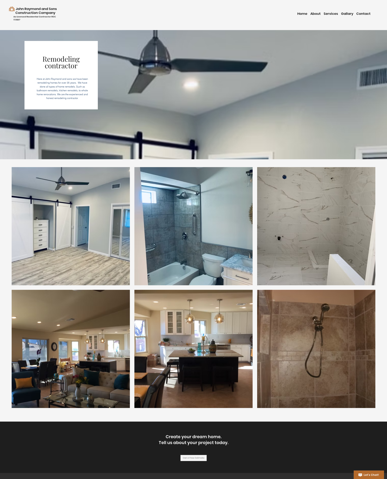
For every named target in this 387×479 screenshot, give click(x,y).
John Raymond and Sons (36, 8)
